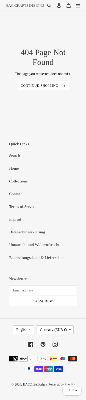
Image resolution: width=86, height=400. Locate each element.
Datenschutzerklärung (27, 232)
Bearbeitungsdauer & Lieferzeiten (36, 257)
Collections (18, 181)
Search (14, 156)
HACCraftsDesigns (35, 384)
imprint (15, 219)
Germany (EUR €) (53, 330)
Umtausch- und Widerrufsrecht (34, 245)
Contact (15, 194)
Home (14, 168)
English (21, 330)
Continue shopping (39, 85)
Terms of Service (22, 206)
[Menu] (78, 5)
